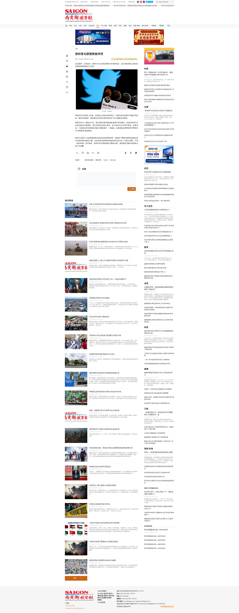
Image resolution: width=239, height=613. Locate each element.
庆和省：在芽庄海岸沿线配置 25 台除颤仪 (158, 389)
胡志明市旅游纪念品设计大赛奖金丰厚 (157, 472)
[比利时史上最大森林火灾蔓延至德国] (76, 491)
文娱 (129, 25)
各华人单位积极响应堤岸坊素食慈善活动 (157, 232)
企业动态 (91, 25)
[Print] (67, 77)
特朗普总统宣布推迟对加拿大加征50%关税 (105, 392)
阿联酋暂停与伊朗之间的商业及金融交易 (104, 429)
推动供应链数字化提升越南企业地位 (156, 184)
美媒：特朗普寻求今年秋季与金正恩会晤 (104, 410)
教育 (110, 25)
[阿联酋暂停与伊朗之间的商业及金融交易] (76, 435)
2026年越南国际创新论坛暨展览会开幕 (157, 363)
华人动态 (104, 25)
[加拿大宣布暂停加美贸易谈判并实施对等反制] (76, 210)
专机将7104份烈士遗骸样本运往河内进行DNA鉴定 (159, 513)
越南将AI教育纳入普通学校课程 (154, 264)
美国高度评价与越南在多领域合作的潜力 (157, 95)
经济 (85, 25)
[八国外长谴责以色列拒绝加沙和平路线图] (76, 529)
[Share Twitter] (67, 66)
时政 (70, 25)
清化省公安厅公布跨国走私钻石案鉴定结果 (158, 135)
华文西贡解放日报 (79, 15)
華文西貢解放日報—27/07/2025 (154, 548)
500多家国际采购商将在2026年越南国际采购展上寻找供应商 (159, 195)
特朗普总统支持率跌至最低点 (100, 467)
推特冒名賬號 (89, 160)
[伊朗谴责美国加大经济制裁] (76, 304)
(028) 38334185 (70, 605)
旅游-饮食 (145, 25)
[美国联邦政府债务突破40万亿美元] (76, 360)
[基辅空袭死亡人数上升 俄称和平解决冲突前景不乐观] (76, 266)
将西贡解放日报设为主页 (167, 606)
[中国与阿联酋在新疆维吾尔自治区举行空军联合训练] (76, 248)
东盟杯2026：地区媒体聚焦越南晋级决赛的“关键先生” (158, 288)
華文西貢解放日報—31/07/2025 (156, 530)
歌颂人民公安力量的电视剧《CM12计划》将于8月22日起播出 (158, 442)
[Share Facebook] (67, 61)
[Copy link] (67, 82)
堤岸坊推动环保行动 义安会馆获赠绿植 (157, 236)
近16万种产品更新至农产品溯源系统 (157, 172)
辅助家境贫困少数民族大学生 (154, 272)
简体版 (154, 25)
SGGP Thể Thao (105, 2)
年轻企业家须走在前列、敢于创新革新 (157, 201)
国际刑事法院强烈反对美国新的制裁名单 (104, 373)
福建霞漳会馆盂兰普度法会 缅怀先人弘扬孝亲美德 (158, 520)
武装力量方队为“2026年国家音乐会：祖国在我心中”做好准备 (159, 428)
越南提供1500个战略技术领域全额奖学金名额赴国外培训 (158, 277)
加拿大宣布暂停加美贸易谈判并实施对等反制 (106, 204)
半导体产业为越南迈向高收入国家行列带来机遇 (159, 354)
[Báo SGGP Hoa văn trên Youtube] (141, 2)
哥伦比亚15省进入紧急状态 (99, 317)
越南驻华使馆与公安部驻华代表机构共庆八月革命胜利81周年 (159, 90)
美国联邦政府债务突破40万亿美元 (102, 354)
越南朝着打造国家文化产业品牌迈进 (156, 437)
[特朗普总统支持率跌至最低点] (76, 472)
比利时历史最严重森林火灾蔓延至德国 (103, 542)
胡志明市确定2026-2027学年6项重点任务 (159, 252)
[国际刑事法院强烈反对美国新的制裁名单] (76, 379)
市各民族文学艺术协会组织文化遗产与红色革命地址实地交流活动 (159, 227)
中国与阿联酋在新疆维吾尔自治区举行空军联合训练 (108, 242)
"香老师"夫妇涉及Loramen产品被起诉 (158, 111)
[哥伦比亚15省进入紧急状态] (76, 323)
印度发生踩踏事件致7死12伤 (99, 504)
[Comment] (67, 87)
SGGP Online (84, 2)
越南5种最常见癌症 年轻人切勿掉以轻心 (158, 374)
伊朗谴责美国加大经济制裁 (99, 298)
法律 (80, 25)
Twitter (105, 160)
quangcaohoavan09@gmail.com (75, 608)
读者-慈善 (136, 25)
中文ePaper (131, 2)
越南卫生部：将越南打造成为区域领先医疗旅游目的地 (159, 398)
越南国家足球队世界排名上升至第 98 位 (157, 303)
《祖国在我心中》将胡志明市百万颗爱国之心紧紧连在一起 (158, 413)
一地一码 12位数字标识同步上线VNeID (156, 359)
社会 (75, 25)
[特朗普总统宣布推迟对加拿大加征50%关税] (76, 398)
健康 (125, 25)
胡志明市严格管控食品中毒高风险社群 (157, 403)
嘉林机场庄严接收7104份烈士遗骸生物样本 (158, 507)
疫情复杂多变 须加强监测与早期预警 (156, 393)
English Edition (94, 2)
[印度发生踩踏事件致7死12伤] (76, 510)
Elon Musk (113, 160)
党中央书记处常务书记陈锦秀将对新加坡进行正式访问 (142, 6)
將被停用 (98, 160)
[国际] (67, 92)
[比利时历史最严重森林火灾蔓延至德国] (76, 547)
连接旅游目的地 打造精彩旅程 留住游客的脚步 (158, 467)
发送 (133, 189)
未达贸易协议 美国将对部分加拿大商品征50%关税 (108, 223)
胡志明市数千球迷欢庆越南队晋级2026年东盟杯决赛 (158, 315)
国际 (97, 25)
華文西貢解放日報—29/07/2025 (154, 540)
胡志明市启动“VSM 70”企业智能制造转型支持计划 (158, 332)
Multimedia (151, 488)
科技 (120, 25)
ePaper (148, 526)
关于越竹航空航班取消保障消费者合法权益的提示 (159, 189)
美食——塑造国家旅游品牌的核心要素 (158, 452)
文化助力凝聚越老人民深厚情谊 (154, 433)
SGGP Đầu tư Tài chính (119, 2)
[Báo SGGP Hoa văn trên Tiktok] (144, 2)
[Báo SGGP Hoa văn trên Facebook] (138, 2)
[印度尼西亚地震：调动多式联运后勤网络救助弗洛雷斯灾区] (76, 454)
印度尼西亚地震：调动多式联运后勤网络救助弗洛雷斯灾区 (111, 448)
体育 (115, 25)
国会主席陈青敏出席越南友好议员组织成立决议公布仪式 (159, 100)
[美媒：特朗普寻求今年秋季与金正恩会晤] (76, 416)
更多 (75, 578)
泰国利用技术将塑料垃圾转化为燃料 (102, 560)
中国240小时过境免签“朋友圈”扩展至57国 (105, 335)
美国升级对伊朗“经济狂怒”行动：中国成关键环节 (107, 279)
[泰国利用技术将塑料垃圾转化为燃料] (76, 566)
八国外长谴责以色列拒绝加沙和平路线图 (104, 523)
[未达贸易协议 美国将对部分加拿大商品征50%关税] (76, 229)
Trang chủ (66, 26)
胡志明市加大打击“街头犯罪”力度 (155, 141)
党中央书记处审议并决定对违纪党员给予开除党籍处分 (159, 130)
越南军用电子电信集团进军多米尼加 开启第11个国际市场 (159, 348)
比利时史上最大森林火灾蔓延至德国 (102, 485)
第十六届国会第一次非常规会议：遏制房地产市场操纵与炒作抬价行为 (158, 73)
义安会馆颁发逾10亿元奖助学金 (156, 210)
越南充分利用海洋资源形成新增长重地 (157, 85)
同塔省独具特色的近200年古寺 (154, 477)
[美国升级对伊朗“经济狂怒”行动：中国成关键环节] (76, 285)
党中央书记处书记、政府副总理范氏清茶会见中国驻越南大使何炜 (98, 6)
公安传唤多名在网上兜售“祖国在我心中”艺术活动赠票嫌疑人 (159, 124)
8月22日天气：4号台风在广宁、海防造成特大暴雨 (158, 493)
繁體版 (161, 25)
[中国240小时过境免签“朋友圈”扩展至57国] (76, 341)
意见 (168, 25)
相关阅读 (69, 200)
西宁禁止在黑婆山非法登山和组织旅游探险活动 (159, 482)
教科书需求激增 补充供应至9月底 (155, 268)
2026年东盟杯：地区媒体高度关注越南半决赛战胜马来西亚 (158, 308)
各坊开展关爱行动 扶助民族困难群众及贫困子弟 (158, 241)
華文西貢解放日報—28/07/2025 (154, 544)
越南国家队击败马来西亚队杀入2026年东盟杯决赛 (158, 321)
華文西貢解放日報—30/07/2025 (154, 536)
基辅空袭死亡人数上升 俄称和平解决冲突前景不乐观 (108, 260)
